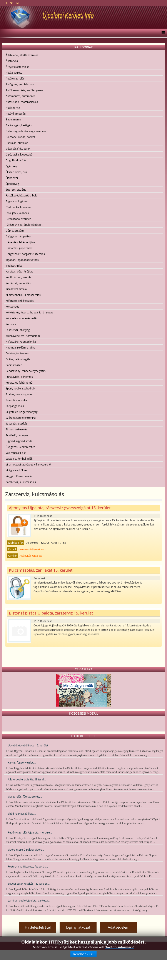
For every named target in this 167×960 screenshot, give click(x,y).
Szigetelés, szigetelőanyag (22, 412)
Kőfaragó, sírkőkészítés (20, 300)
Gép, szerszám (15, 230)
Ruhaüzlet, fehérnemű (19, 382)
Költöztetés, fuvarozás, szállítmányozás (29, 312)
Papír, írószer (14, 365)
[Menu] (162, 33)
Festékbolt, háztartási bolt (21, 195)
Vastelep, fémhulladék (19, 458)
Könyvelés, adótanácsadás (22, 318)
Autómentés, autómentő (20, 96)
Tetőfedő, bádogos (17, 435)
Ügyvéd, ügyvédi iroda (19, 441)
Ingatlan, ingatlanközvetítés (22, 259)
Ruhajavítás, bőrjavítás (19, 376)
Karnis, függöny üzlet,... (22, 762)
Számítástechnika (16, 400)
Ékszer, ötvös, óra (16, 172)
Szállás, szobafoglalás (19, 394)
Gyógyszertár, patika (18, 236)
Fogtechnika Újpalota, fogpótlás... (28, 866)
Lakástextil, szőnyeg (18, 330)
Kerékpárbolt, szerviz (18, 277)
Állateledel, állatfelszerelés (22, 55)
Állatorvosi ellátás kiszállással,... (27, 779)
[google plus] (17, 3)
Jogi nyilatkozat (78, 927)
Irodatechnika (14, 265)
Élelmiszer (12, 178)
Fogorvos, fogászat (17, 201)
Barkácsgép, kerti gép (19, 125)
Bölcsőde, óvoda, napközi (21, 137)
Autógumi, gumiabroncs (20, 84)
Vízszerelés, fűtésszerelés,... (25, 796)
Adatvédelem (118, 927)
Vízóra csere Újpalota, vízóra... (26, 849)
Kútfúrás (11, 324)
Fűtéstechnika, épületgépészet (24, 224)
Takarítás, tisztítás (16, 423)
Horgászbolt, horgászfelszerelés (25, 254)
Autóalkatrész (14, 72)
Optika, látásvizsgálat (18, 359)
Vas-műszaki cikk (16, 452)
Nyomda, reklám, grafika (20, 347)
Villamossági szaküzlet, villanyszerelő (28, 464)
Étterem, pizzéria (16, 189)
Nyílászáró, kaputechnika (21, 341)
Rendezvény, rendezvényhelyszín (25, 371)
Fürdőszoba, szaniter (18, 219)
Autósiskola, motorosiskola (22, 102)
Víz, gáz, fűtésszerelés (19, 476)
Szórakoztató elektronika (21, 417)
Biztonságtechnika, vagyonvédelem (27, 131)
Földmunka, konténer (18, 207)
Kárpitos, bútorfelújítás (19, 271)
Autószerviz (13, 107)
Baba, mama (13, 119)
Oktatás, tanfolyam (17, 353)
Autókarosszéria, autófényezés (24, 90)
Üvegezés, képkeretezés (20, 447)
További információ (119, 947)
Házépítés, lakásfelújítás (20, 242)
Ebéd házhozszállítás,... (22, 813)
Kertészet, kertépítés (18, 283)
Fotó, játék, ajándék (17, 213)
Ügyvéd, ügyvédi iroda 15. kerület (28, 745)
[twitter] (11, 3)
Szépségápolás (15, 406)
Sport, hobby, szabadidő (20, 388)
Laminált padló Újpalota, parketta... (29, 900)
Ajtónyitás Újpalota (31, 555)
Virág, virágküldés (16, 470)
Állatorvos (12, 61)
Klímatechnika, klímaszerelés (23, 295)
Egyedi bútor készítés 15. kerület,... (29, 883)
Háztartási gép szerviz (19, 248)
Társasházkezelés (16, 429)
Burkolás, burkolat (17, 142)
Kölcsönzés (12, 306)
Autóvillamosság (16, 113)
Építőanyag (12, 183)
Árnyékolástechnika (17, 66)
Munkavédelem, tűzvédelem (23, 335)
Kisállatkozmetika (16, 289)
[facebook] (6, 3)
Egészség (11, 166)
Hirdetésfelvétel (38, 927)
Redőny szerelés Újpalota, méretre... (30, 832)
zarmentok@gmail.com (32, 549)
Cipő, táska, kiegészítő (19, 154)
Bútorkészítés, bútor (18, 148)
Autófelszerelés (15, 78)
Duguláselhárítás (16, 160)
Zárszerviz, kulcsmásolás (21, 482)
